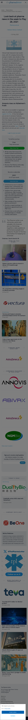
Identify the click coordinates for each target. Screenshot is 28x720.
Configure (13, 715)
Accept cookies (12, 712)
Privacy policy (7, 708)
